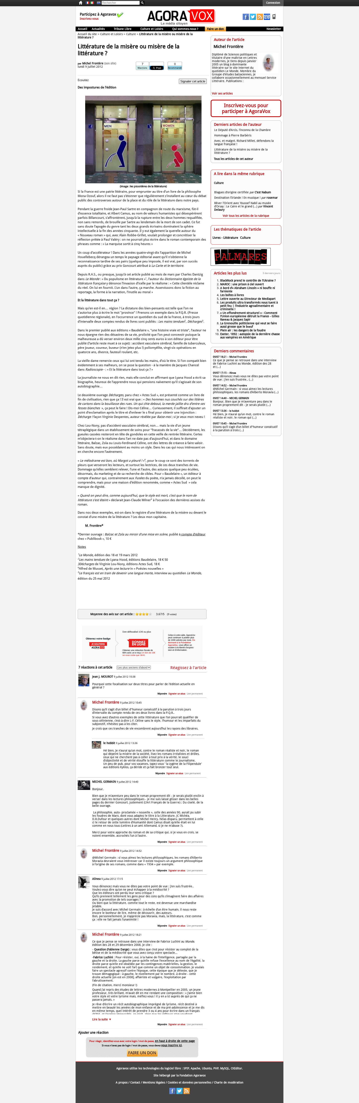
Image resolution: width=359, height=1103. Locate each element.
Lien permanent (195, 693)
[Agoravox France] (87, 2)
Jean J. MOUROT (102, 676)
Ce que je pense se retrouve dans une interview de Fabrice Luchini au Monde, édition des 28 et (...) (244, 363)
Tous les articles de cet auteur (233, 158)
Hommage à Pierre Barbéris (232, 135)
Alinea (96, 878)
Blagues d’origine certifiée (231, 192)
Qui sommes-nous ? (185, 29)
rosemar (272, 197)
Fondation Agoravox (193, 1075)
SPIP (186, 1068)
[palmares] (241, 264)
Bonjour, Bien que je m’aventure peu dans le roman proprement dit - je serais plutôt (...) (242, 403)
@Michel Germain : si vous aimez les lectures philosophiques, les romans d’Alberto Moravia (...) (245, 390)
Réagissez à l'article (188, 667)
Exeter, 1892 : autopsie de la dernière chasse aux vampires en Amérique (250, 335)
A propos (122, 1082)
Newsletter (274, 29)
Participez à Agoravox (98, 14)
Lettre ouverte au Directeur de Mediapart (247, 298)
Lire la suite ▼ (102, 1019)
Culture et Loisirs (151, 29)
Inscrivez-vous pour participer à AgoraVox (246, 108)
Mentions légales (154, 1082)
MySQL (224, 1068)
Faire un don (215, 29)
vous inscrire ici (171, 1045)
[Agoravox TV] (98, 2)
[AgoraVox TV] (267, 19)
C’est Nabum (263, 192)
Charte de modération (228, 1082)
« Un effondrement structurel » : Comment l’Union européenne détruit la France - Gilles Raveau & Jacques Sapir (249, 316)
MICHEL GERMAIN (104, 781)
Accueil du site (87, 34)
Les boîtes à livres (232, 295)
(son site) (110, 63)
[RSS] (260, 19)
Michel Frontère (92, 63)
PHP (216, 1068)
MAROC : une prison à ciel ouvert (242, 284)
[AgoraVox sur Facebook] (246, 19)
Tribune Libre (123, 29)
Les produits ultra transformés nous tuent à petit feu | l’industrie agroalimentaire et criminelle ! (249, 306)
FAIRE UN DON (142, 1052)
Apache (195, 1068)
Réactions (142, 68)
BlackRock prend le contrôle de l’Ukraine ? (248, 280)
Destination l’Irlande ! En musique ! (237, 197)
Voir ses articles (222, 93)
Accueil (82, 29)
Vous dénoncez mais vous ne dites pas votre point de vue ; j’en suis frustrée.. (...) (246, 378)
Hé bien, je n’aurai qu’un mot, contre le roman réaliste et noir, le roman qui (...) (243, 416)
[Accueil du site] (181, 25)
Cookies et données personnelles (189, 1082)
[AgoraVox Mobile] (274, 19)
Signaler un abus (176, 693)
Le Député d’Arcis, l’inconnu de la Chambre (242, 130)
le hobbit (109, 743)
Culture (131, 34)
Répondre (162, 693)
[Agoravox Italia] (92, 2)
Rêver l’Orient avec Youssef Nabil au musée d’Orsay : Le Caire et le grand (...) (242, 204)
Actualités (98, 29)
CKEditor (236, 1068)
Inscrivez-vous (89, 18)
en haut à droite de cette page (175, 1041)
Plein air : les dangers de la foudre (243, 330)
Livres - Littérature (225, 238)
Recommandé (175, 68)
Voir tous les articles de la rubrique (246, 215)
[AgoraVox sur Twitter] (253, 19)
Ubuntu (207, 1068)
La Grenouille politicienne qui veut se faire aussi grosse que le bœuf (248, 325)
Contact (135, 1082)
